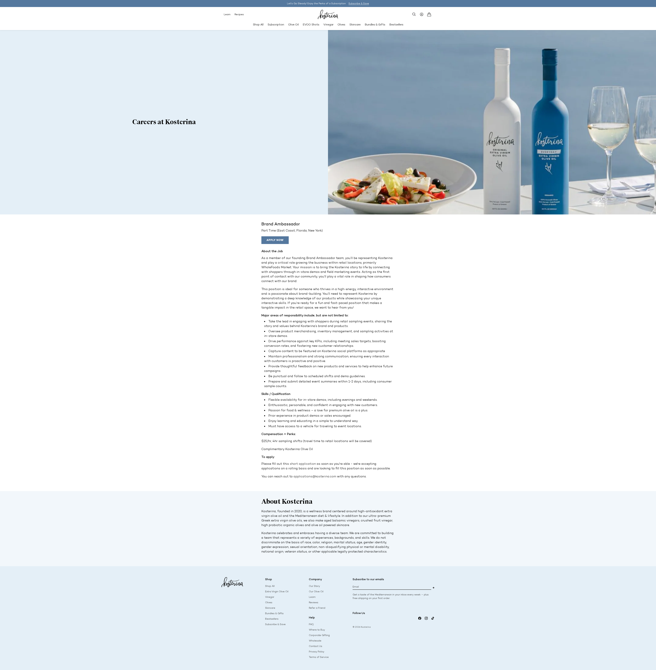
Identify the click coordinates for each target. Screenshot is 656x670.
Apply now (275, 240)
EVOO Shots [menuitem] (311, 24)
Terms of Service (319, 657)
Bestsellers (271, 618)
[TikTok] (433, 618)
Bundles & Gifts (274, 613)
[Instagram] (426, 618)
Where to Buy (317, 629)
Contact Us (315, 646)
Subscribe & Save (358, 3)
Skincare (270, 607)
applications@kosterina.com (314, 476)
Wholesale (315, 640)
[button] (414, 14)
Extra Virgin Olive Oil (276, 591)
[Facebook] (420, 618)
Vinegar (269, 597)
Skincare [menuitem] (355, 24)
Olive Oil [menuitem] (293, 24)
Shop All (258, 24)
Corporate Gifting (319, 635)
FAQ (311, 624)
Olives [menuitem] (341, 24)
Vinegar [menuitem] (328, 24)
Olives (268, 602)
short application (303, 464)
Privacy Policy (316, 651)
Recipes (239, 14)
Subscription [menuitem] (276, 24)
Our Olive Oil (316, 591)
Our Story (314, 586)
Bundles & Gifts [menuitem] (375, 24)
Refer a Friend (317, 607)
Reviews (313, 602)
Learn (227, 14)
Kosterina (366, 627)
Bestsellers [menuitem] (396, 24)
